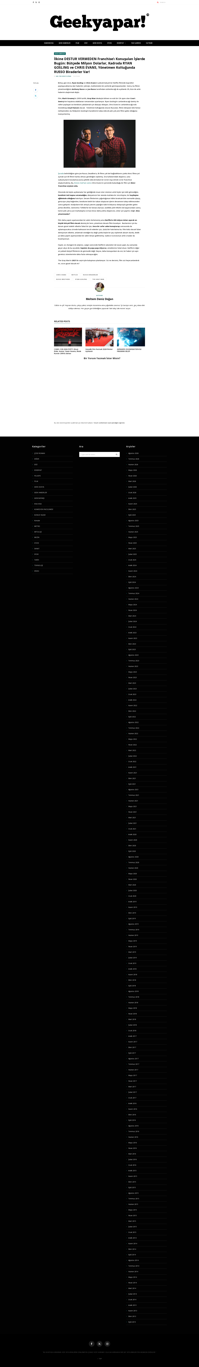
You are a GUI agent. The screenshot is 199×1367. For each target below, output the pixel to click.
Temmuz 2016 (133, 1131)
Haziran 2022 (133, 733)
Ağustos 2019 (133, 924)
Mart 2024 (132, 616)
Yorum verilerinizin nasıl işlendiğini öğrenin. (109, 423)
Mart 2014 (132, 1288)
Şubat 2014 (132, 1294)
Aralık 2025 (132, 498)
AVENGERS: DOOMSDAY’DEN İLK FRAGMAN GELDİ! (129, 350)
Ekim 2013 (132, 1316)
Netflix (75, 275)
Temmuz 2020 (133, 862)
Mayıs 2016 (132, 1143)
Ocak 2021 (132, 829)
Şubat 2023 (132, 689)
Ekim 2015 (132, 1182)
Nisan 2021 (132, 812)
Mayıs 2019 (132, 941)
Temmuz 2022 (133, 728)
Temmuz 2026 (133, 459)
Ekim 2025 (132, 509)
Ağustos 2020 (133, 857)
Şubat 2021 (132, 823)
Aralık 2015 (132, 1170)
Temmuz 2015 (133, 1198)
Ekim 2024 (132, 576)
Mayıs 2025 (132, 537)
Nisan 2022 (132, 745)
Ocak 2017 (132, 1098)
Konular (37, 520)
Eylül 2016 (132, 1120)
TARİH (36, 560)
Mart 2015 (132, 1221)
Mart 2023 (132, 683)
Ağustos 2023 (133, 655)
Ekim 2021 (132, 778)
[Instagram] (107, 1344)
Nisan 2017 (132, 1081)
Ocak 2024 (132, 627)
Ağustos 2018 (133, 991)
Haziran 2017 (133, 1070)
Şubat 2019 (132, 958)
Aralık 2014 (132, 1238)
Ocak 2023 (132, 694)
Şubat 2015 (132, 1227)
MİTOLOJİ (38, 532)
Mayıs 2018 (132, 1008)
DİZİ (86, 43)
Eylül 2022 (132, 717)
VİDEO (36, 571)
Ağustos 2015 (133, 1193)
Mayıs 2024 (132, 605)
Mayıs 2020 (132, 873)
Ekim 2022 (132, 711)
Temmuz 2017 (133, 1064)
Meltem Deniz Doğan (63, 76)
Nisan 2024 (132, 610)
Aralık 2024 (132, 565)
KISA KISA (38, 504)
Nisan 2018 (132, 1014)
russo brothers (63, 279)
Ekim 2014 (132, 1249)
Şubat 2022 (132, 756)
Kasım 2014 (132, 1243)
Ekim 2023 (132, 644)
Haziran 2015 (133, 1204)
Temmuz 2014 (133, 1266)
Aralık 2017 (132, 1036)
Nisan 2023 (132, 677)
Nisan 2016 (132, 1148)
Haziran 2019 (133, 935)
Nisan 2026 (132, 476)
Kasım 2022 (132, 705)
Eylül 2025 (132, 515)
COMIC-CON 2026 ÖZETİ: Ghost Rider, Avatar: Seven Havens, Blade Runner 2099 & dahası (67, 351)
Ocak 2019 (132, 963)
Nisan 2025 (132, 543)
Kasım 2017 (132, 1042)
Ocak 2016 (132, 1165)
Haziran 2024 (133, 599)
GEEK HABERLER (64, 43)
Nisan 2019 (132, 946)
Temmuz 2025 (133, 526)
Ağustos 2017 (133, 1058)
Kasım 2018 (132, 974)
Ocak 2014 (132, 1299)
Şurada (61, 173)
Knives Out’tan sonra (82, 183)
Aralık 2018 (132, 969)
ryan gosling (81, 279)
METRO (37, 526)
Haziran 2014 (133, 1271)
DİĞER (36, 459)
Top (100, 1359)
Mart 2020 (132, 885)
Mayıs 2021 (132, 806)
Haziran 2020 (133, 868)
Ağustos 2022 (133, 722)
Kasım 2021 (132, 773)
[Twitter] (35, 95)
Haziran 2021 (133, 801)
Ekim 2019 (132, 913)
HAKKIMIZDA (48, 43)
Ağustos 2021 (133, 789)
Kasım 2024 (132, 571)
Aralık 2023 (132, 633)
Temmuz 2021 (133, 795)
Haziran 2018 (133, 1002)
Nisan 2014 (132, 1283)
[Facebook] (35, 90)
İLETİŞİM (149, 43)
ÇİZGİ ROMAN (39, 453)
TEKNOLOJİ (38, 565)
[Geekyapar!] (100, 22)
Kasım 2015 (132, 1176)
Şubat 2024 (132, 621)
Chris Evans (61, 275)
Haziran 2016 (133, 1137)
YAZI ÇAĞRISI (136, 43)
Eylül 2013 (132, 1322)
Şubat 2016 (132, 1159)
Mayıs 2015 (132, 1210)
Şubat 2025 (132, 554)
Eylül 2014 (132, 1255)
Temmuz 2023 (133, 661)
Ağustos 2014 (133, 1260)
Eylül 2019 (132, 918)
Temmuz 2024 (133, 593)
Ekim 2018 (132, 980)
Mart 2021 (132, 817)
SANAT (37, 548)
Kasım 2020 (132, 840)
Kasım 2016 (132, 1109)
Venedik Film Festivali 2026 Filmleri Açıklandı (99, 350)
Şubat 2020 (132, 890)
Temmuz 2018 (133, 997)
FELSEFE (37, 476)
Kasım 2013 (132, 1311)
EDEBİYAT (120, 43)
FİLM (77, 43)
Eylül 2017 (132, 1053)
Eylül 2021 (132, 784)
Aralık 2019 (132, 901)
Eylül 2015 (132, 1187)
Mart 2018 (132, 1019)
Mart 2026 (132, 481)
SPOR (36, 554)
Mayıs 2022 (132, 739)
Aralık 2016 (132, 1103)
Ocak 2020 (132, 896)
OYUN (109, 43)
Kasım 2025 (132, 504)
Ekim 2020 (132, 845)
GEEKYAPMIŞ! (39, 498)
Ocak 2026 (132, 492)
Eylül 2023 (132, 649)
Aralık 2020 (132, 834)
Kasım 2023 (132, 638)
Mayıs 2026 (132, 470)
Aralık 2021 (132, 767)
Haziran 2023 (133, 666)
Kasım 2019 (132, 907)
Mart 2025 (132, 548)
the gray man (98, 279)
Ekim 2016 (132, 1115)
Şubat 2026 (132, 487)
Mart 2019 (132, 952)
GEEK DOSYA (97, 43)
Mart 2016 (132, 1154)
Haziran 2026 (133, 464)
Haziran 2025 (133, 532)
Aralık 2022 (132, 700)
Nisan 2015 (132, 1215)
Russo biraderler (90, 275)
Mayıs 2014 (132, 1277)
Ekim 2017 (132, 1047)
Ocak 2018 (132, 1030)
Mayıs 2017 (132, 1075)
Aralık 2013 (132, 1305)
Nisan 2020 (132, 879)
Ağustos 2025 (133, 520)
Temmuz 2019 (133, 930)
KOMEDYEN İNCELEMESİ (43, 509)
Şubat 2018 (132, 1025)
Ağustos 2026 (133, 453)
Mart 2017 (132, 1087)
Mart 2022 (132, 750)
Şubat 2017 (132, 1092)
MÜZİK (36, 537)
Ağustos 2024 (133, 588)
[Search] (158, 2)
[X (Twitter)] (99, 1344)
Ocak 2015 (132, 1232)
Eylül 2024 (132, 582)
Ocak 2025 (132, 560)
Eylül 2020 (132, 851)
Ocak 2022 (132, 761)
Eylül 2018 (132, 986)
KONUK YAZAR (39, 515)
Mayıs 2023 (132, 672)
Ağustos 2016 (133, 1126)
